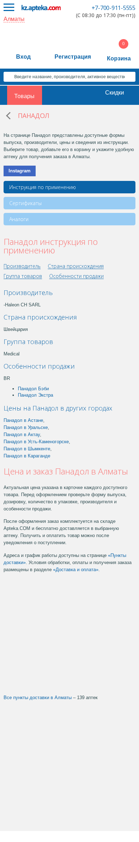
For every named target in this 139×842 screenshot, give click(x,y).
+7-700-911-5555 (113, 8)
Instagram (20, 170)
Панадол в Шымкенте (27, 448)
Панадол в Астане (23, 420)
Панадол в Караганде (27, 455)
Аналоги (19, 219)
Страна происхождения (76, 266)
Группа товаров (23, 276)
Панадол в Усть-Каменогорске (36, 441)
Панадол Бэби (33, 388)
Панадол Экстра (35, 395)
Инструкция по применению (42, 187)
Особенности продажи (76, 276)
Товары (24, 96)
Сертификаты (25, 203)
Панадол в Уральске (26, 427)
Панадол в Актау (22, 434)
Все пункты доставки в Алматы (38, 697)
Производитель (22, 266)
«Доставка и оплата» (75, 569)
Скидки (114, 93)
